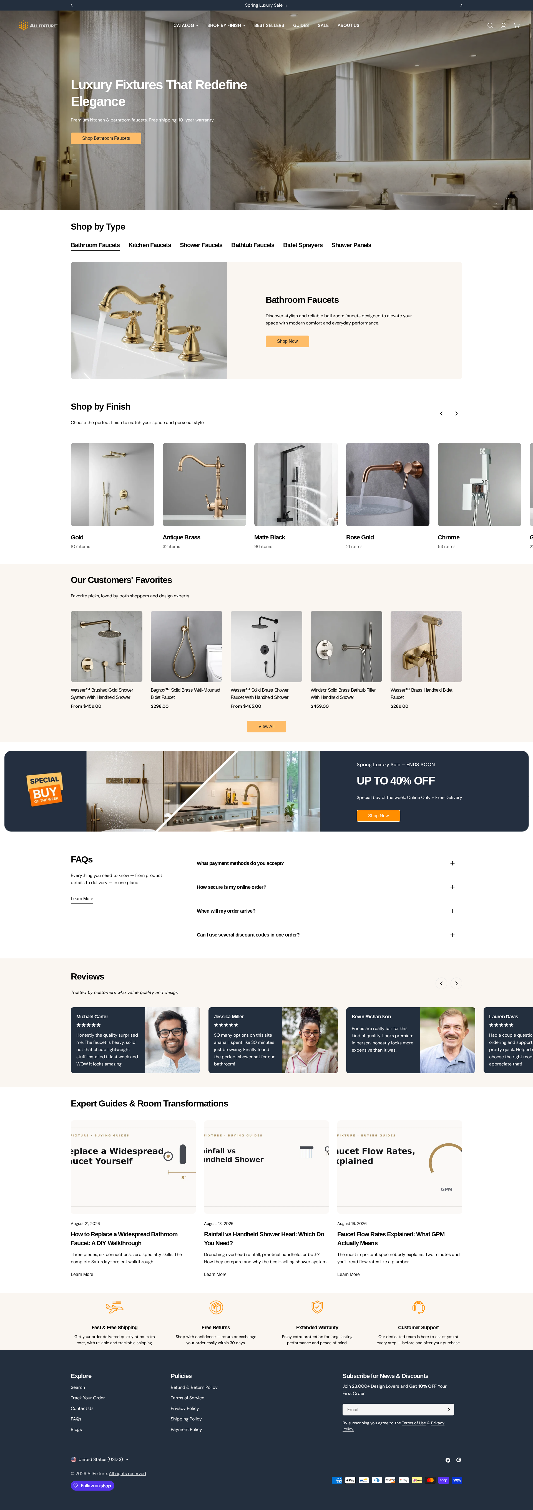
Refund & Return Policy (194, 1387)
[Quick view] (135, 622)
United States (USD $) (101, 1459)
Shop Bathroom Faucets (106, 138)
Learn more (82, 1274)
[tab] (95, 246)
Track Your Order (88, 1398)
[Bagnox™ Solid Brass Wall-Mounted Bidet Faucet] (186, 646)
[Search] (490, 25)
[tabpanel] (266, 320)
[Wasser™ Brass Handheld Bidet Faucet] (426, 646)
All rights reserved (127, 1473)
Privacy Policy (185, 1408)
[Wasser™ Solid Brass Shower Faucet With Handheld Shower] (266, 646)
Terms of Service (187, 1398)
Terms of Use (414, 1422)
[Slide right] (456, 413)
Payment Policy (186, 1429)
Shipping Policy (186, 1419)
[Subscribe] (449, 1410)
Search (78, 1387)
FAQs (76, 1419)
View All (266, 726)
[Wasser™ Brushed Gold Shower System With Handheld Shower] (106, 646)
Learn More (82, 898)
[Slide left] (441, 413)
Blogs (76, 1429)
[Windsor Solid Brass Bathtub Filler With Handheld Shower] (346, 646)
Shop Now (287, 341)
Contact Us (82, 1408)
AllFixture (97, 1473)
